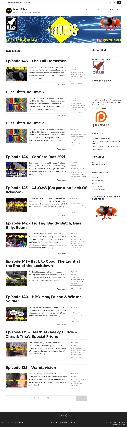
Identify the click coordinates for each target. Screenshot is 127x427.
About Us (88, 10)
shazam (72, 79)
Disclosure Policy (97, 186)
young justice (74, 81)
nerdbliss (73, 76)
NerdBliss (20, 9)
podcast (73, 70)
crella (79, 134)
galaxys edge (80, 350)
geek (79, 74)
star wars (76, 143)
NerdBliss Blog (114, 10)
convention (74, 172)
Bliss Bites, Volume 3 (25, 92)
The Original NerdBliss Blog (101, 138)
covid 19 (78, 277)
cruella (72, 203)
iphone (82, 105)
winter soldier (74, 321)
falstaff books (79, 174)
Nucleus (108, 422)
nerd (83, 74)
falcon (78, 315)
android (73, 103)
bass (71, 239)
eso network (77, 72)
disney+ (78, 103)
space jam (73, 245)
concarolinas (74, 170)
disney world (74, 348)
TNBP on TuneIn (97, 146)
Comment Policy (97, 180)
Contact (100, 10)
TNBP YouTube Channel (100, 149)
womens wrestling (76, 210)
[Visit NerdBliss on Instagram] (101, 50)
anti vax (72, 277)
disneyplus (79, 379)
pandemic (80, 281)
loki (71, 107)
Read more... (62, 84)
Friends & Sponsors (98, 189)
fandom (73, 105)
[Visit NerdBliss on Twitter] (105, 50)
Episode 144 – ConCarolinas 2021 (35, 157)
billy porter (77, 239)
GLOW (83, 206)
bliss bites (73, 134)
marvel (75, 107)
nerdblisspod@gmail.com (100, 164)
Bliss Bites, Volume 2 (25, 123)
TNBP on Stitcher (98, 141)
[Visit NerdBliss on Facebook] (108, 50)
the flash (78, 79)
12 (49, 398)
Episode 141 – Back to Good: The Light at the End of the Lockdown (43, 263)
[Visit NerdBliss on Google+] (97, 50)
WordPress (122, 424)
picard (72, 141)
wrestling (73, 212)
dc (71, 72)
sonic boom (80, 243)
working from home (76, 285)
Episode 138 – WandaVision (31, 367)
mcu (83, 381)
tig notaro (78, 247)
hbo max (73, 317)
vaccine (78, 283)
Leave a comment (76, 83)
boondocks (74, 241)
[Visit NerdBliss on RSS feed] (93, 50)
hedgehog (78, 352)
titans (84, 79)
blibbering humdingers (77, 168)
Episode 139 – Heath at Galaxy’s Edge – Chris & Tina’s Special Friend (41, 334)
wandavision (74, 385)
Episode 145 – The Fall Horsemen (36, 61)
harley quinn (74, 139)
